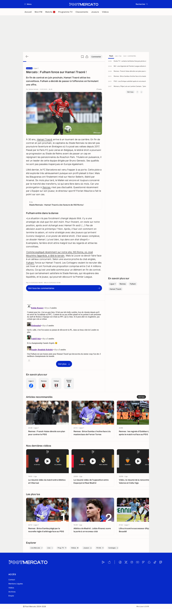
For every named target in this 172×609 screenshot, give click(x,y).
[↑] (137, 91)
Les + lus (118, 56)
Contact (11, 580)
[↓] (141, 91)
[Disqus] (64, 335)
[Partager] (86, 56)
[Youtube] (137, 562)
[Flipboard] (143, 562)
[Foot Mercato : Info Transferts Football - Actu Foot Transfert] (83, 4)
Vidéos (11, 588)
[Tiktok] (155, 562)
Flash (111, 56)
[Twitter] (126, 562)
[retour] (27, 56)
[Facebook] (120, 562)
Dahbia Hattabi (33, 89)
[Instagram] (132, 562)
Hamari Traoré (44, 139)
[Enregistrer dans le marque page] (82, 56)
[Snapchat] (149, 562)
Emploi (11, 596)
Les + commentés (129, 56)
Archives (11, 592)
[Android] (103, 562)
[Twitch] (161, 562)
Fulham (30, 262)
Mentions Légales (15, 584)
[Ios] (109, 562)
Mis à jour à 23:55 (142, 606)
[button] (28, 4)
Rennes (46, 187)
